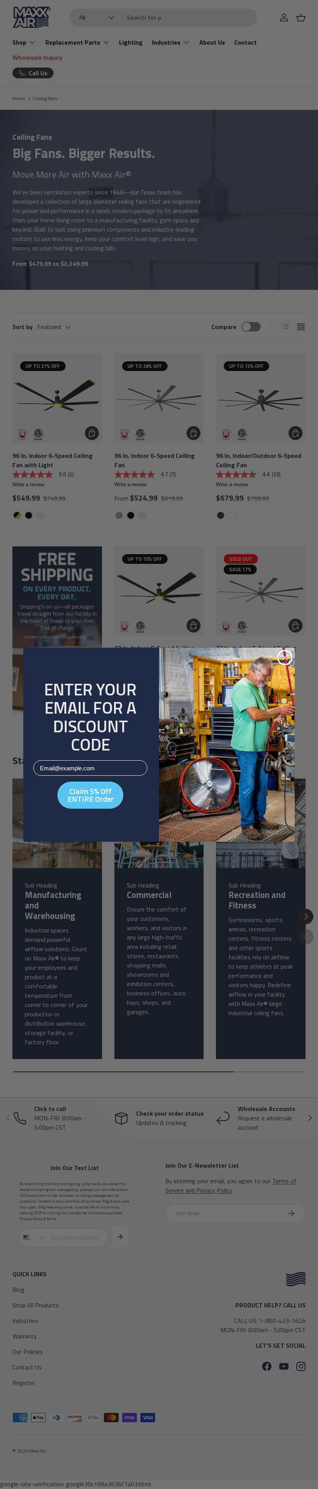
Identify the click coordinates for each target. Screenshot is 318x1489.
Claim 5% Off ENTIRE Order (90, 795)
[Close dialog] (285, 657)
